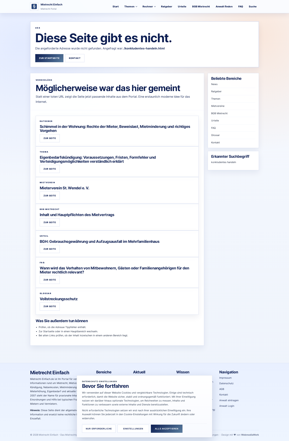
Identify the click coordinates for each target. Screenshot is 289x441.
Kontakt (75, 58)
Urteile (215, 120)
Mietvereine (217, 105)
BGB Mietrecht (219, 113)
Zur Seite (50, 138)
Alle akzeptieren (166, 428)
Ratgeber (216, 91)
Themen (215, 98)
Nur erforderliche (99, 428)
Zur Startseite (49, 58)
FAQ (213, 127)
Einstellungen (133, 428)
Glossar (215, 135)
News (214, 84)
